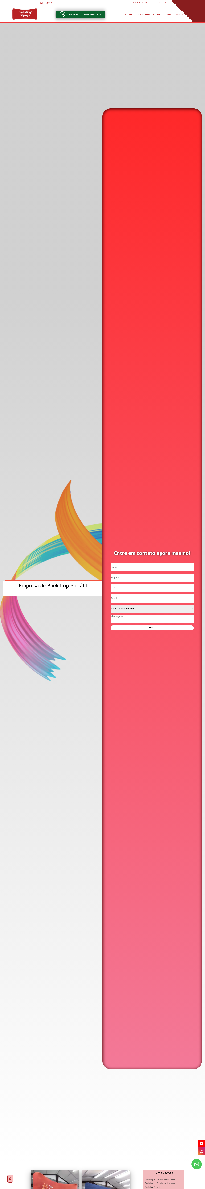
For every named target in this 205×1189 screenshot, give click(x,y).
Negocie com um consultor (85, 14)
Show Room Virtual (142, 3)
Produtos (164, 14)
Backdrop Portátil (152, 1187)
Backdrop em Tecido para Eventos (160, 1183)
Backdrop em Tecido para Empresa (160, 1179)
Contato (181, 14)
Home (129, 14)
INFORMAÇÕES (164, 1173)
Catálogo (163, 3)
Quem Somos (145, 14)
